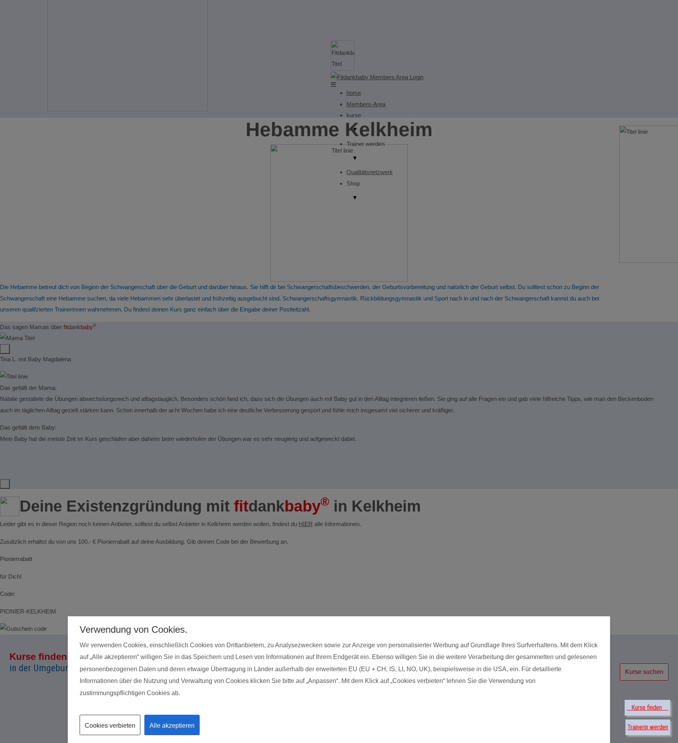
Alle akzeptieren (172, 725)
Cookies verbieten (110, 725)
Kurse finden (647, 707)
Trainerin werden (647, 727)
